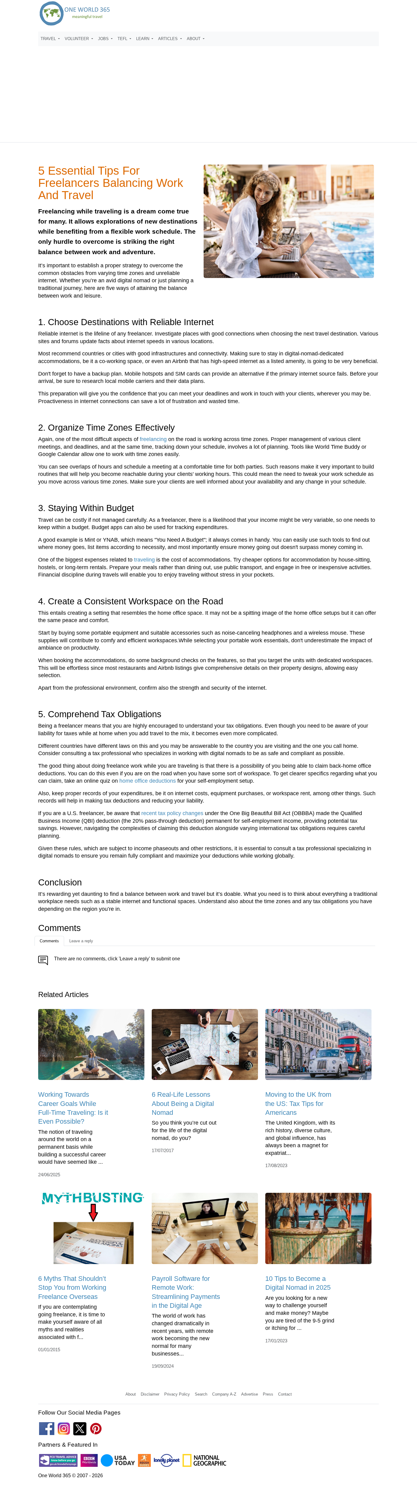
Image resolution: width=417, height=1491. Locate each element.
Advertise (249, 1394)
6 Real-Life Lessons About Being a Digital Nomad (183, 1103)
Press (268, 1394)
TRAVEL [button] (49, 38)
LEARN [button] (143, 38)
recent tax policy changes (172, 813)
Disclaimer (150, 1394)
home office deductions (147, 781)
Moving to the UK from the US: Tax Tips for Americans (298, 1103)
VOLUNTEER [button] (77, 38)
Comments (49, 941)
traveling (144, 560)
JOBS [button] (104, 38)
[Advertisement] (208, 91)
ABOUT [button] (194, 38)
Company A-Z (224, 1394)
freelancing (153, 439)
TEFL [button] (123, 38)
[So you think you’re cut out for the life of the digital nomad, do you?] (205, 1046)
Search (201, 1394)
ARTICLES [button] (168, 38)
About (130, 1394)
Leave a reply (81, 941)
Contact (285, 1394)
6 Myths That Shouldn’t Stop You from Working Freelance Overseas (72, 1287)
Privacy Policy (177, 1394)
